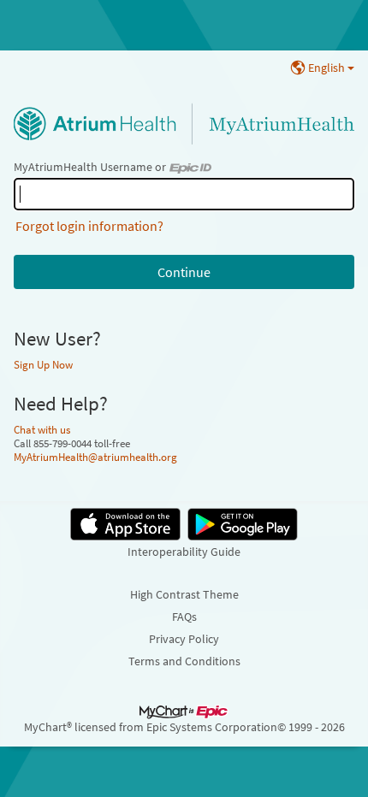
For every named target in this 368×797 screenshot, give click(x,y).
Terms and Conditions (184, 661)
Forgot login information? (89, 225)
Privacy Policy (184, 638)
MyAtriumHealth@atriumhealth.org (95, 456)
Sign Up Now (43, 364)
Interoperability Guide (184, 551)
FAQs (184, 616)
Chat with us (42, 429)
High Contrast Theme (184, 594)
